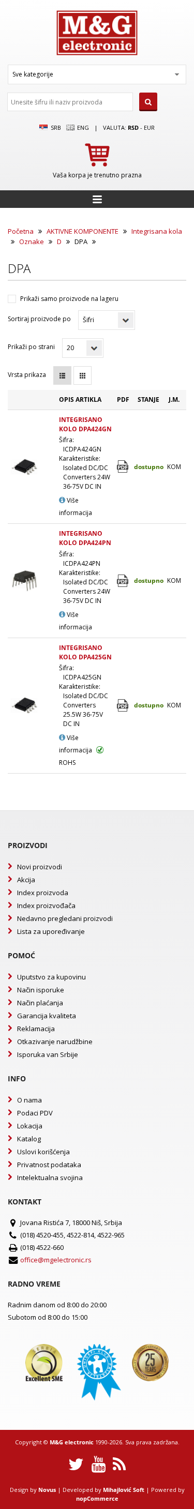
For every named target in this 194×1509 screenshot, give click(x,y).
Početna (21, 231)
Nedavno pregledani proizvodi (65, 918)
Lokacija (29, 1125)
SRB (55, 127)
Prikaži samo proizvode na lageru (69, 298)
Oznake (31, 241)
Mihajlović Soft (123, 1489)
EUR (149, 127)
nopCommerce (97, 1498)
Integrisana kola (156, 231)
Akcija (26, 879)
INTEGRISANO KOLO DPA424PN (85, 538)
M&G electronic (72, 1442)
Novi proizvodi (39, 866)
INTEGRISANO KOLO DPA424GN (85, 424)
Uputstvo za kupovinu (51, 977)
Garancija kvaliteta (46, 1015)
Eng (82, 127)
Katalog (29, 1138)
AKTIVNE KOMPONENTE (82, 231)
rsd (133, 127)
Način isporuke (40, 989)
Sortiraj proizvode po (39, 318)
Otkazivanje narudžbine (55, 1041)
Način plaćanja (40, 1002)
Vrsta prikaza (27, 374)
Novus (47, 1489)
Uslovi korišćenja (43, 1151)
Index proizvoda (42, 892)
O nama (29, 1100)
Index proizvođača (46, 905)
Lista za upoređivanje (51, 931)
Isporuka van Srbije (47, 1054)
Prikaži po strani (31, 346)
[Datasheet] (123, 466)
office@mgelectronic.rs (56, 1259)
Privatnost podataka (49, 1164)
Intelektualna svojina (50, 1177)
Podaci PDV (35, 1113)
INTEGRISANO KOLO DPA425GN (85, 652)
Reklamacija (36, 1028)
